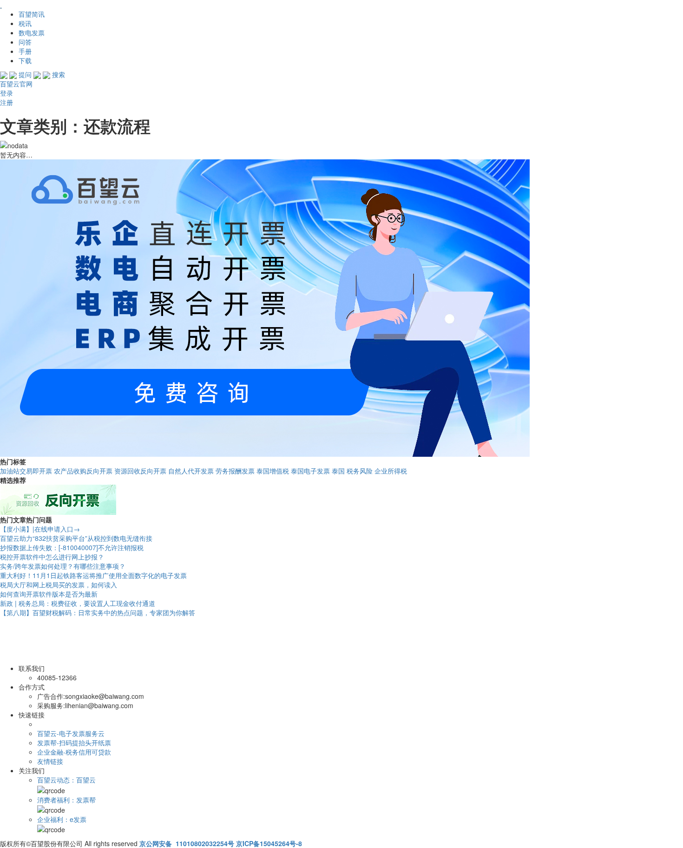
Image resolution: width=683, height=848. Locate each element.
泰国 (338, 470)
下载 (25, 60)
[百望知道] (46, 4)
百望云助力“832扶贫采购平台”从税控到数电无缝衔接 (76, 538)
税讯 (25, 23)
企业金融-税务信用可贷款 (74, 751)
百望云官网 (16, 83)
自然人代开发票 (191, 470)
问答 (25, 41)
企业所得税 (390, 470)
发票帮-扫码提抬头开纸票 (74, 742)
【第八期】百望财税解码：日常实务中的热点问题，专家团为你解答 (97, 612)
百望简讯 (32, 14)
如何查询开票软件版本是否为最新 (49, 593)
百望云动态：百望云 (66, 779)
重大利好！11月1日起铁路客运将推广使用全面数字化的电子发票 (93, 575)
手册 (25, 51)
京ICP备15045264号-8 (269, 843)
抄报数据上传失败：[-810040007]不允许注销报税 (72, 547)
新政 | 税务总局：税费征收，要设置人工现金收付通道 (77, 603)
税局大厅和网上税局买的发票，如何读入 (58, 584)
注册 (6, 102)
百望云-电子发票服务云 (71, 733)
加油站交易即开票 (26, 470)
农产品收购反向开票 (83, 470)
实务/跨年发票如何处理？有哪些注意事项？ (62, 566)
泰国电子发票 (310, 470)
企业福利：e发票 (61, 819)
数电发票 (32, 32)
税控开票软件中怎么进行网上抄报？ (52, 556)
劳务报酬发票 (235, 470)
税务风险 (360, 470)
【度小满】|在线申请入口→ (40, 528)
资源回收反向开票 (140, 470)
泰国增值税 (272, 470)
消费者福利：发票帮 (66, 799)
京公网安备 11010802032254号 (186, 843)
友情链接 (50, 761)
